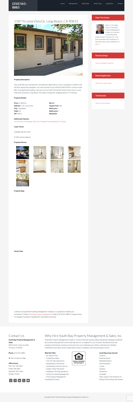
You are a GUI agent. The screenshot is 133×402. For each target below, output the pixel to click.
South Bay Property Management (40, 314)
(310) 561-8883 (19, 5)
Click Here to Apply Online (103, 83)
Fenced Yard (18, 122)
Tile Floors (62, 122)
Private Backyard (52, 122)
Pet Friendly (41, 122)
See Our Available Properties (104, 63)
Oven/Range (28, 122)
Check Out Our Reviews (102, 103)
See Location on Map (18, 358)
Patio (35, 122)
